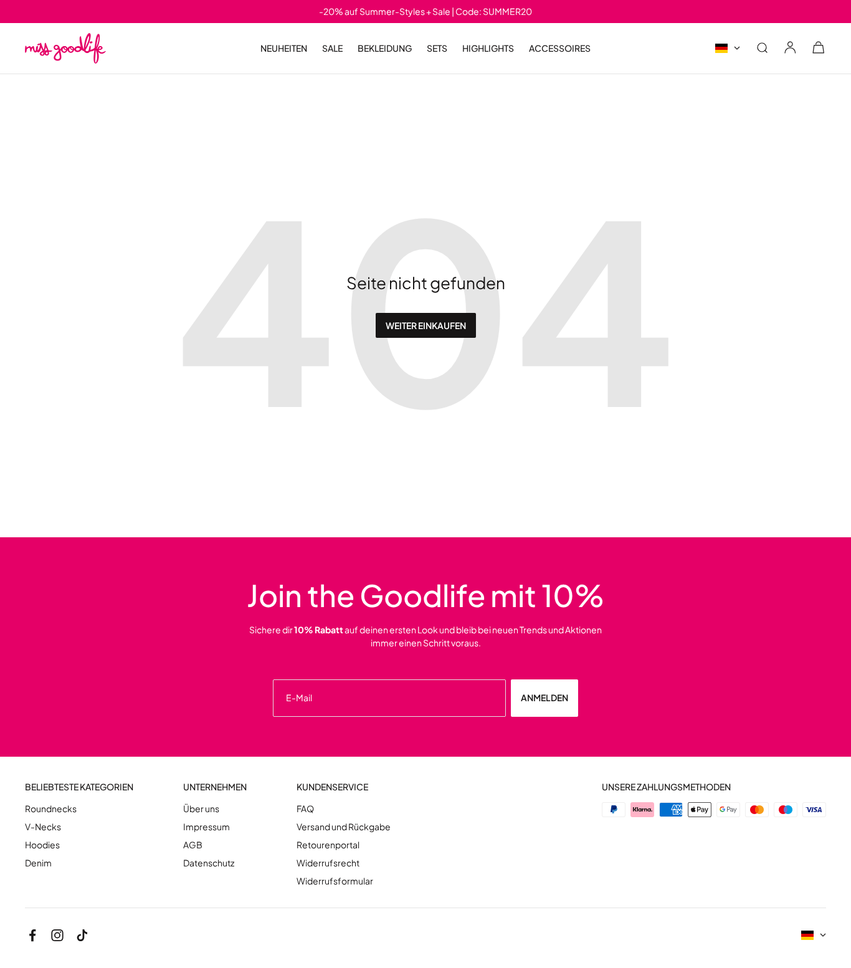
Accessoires (560, 48)
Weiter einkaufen (426, 325)
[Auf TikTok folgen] (82, 935)
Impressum (206, 827)
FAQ (305, 808)
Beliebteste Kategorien (79, 787)
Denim (38, 863)
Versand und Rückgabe (344, 827)
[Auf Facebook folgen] (32, 935)
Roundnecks (51, 808)
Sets (437, 48)
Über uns (201, 808)
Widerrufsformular (335, 881)
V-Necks (43, 827)
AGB (192, 845)
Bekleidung (385, 48)
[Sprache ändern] (727, 48)
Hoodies (42, 845)
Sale (332, 48)
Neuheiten (283, 48)
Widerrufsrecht (328, 863)
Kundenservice (332, 787)
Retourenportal (328, 845)
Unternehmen (215, 787)
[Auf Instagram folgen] (57, 935)
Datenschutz (208, 863)
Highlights (488, 48)
